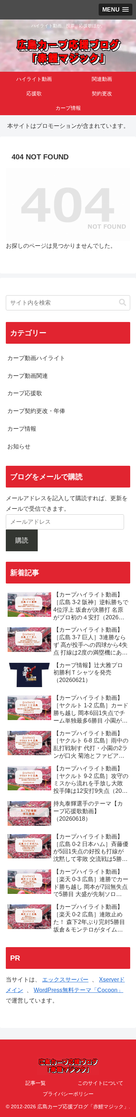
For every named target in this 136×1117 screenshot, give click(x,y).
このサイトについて (100, 1083)
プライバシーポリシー (68, 1094)
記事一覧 (35, 1083)
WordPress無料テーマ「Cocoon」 (78, 990)
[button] (122, 302)
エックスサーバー (65, 979)
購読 (21, 540)
